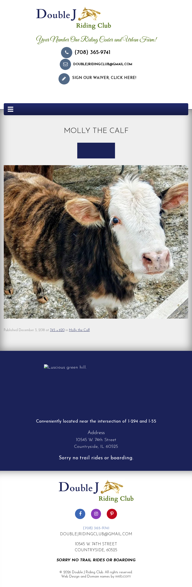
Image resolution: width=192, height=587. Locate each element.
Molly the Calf (79, 330)
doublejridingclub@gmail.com (102, 64)
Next (105, 150)
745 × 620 (57, 330)
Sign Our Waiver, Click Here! (104, 78)
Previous (90, 150)
